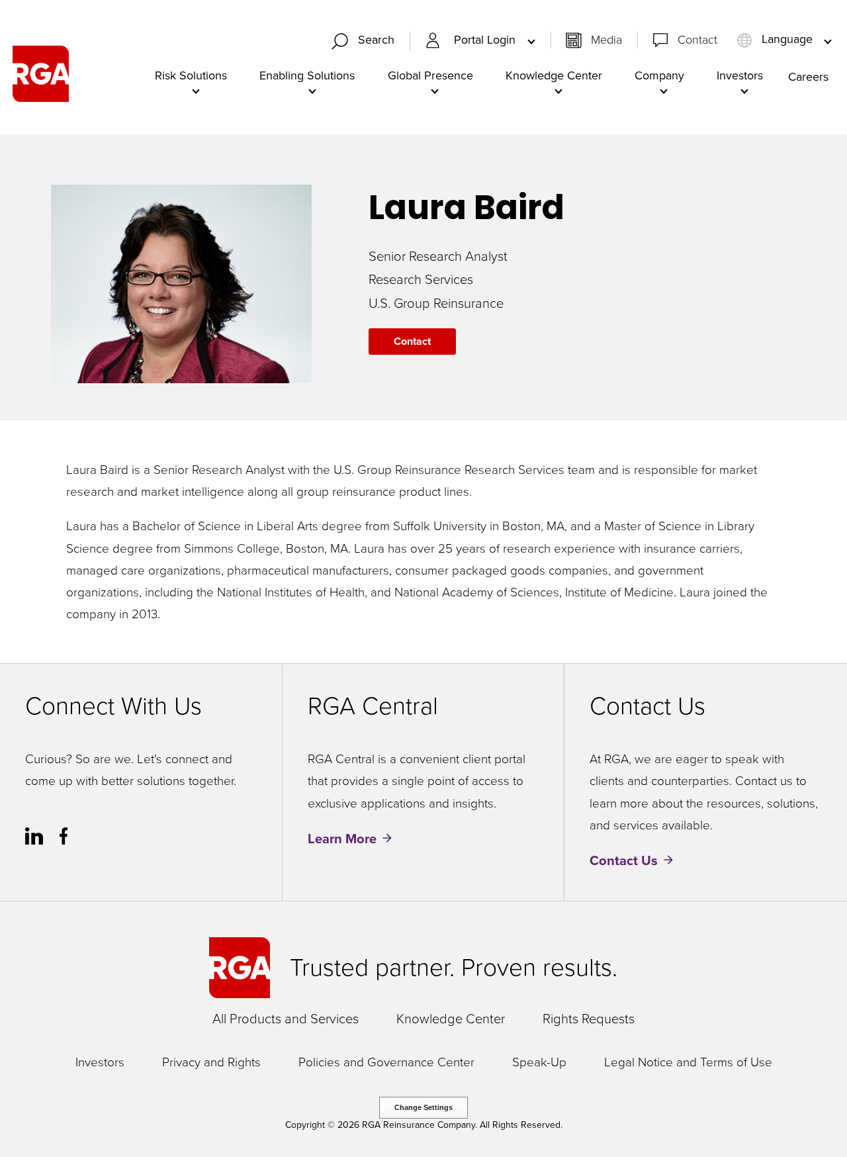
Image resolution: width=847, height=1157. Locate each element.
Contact (697, 39)
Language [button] (787, 40)
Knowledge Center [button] (554, 75)
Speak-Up (539, 1063)
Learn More (342, 839)
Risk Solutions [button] (191, 75)
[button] (368, 41)
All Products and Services (285, 1018)
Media (606, 39)
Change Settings (423, 1107)
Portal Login (486, 40)
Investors (99, 1063)
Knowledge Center (450, 1018)
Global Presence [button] (430, 75)
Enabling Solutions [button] (307, 75)
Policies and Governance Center (386, 1063)
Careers (808, 76)
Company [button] (659, 75)
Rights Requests (589, 1018)
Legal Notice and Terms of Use (688, 1063)
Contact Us (624, 860)
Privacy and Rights (211, 1063)
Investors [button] (740, 75)
